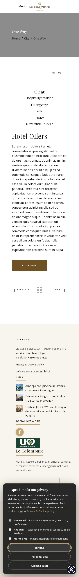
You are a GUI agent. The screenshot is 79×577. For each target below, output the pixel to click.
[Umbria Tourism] (28, 443)
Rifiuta (39, 547)
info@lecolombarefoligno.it (32, 353)
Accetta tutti (39, 565)
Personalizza (39, 556)
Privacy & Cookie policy (30, 364)
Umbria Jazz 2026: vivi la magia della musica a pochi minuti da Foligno (45, 411)
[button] (20, 6)
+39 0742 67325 (37, 357)
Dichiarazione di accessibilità (33, 371)
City (26, 38)
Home (16, 38)
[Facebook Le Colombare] (20, 432)
